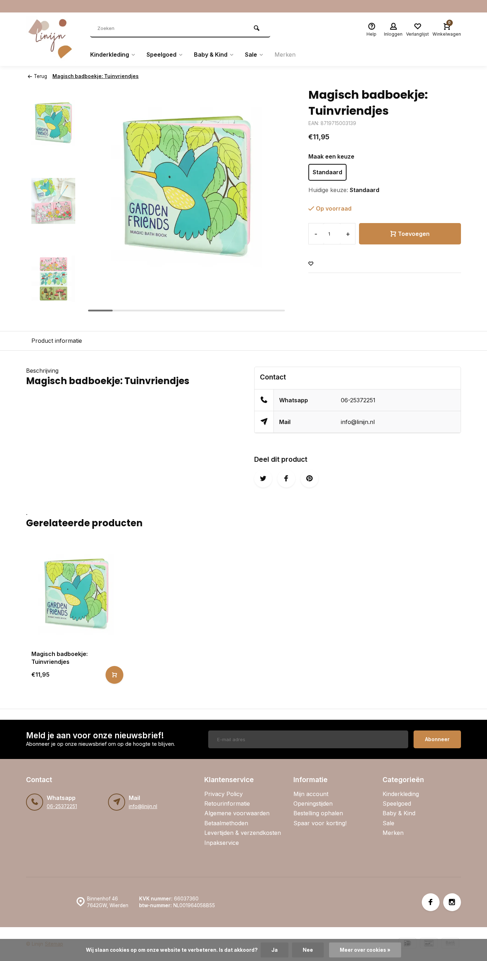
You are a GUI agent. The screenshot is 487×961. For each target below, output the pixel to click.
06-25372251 (358, 400)
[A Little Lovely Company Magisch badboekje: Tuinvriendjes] (76, 594)
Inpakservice (221, 842)
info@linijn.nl (358, 421)
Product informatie (56, 340)
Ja (274, 950)
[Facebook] (431, 902)
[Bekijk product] (114, 675)
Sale (251, 54)
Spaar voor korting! (320, 823)
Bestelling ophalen (318, 813)
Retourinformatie (227, 803)
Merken (285, 54)
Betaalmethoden (226, 823)
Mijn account (310, 793)
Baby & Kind (210, 54)
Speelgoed (161, 54)
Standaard (327, 172)
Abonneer (437, 739)
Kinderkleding (109, 54)
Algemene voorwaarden (237, 813)
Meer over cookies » (365, 950)
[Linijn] (53, 39)
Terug (40, 76)
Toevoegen (414, 233)
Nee (308, 950)
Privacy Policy (223, 793)
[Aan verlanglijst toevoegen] (310, 263)
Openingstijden (313, 803)
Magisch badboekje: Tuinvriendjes (95, 76)
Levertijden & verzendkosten (242, 832)
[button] (53, 308)
